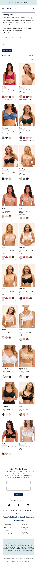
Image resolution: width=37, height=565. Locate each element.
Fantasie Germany (18, 520)
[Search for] (34, 8)
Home (3, 37)
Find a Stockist (25, 524)
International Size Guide (25, 528)
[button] (27, 55)
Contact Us (7, 527)
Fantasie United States (27, 517)
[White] (6, 216)
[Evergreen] (9, 96)
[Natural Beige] (6, 96)
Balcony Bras (7, 33)
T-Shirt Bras (27, 28)
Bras (13, 37)
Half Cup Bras (17, 30)
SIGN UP (18, 495)
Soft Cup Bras (7, 30)
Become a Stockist (28, 558)
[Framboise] (3, 96)
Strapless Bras (17, 28)
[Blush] (13, 96)
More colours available (9, 99)
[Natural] (6, 376)
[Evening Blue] (3, 137)
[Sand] (3, 298)
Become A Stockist (25, 533)
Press (7, 530)
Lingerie (8, 37)
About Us (8, 524)
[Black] (6, 137)
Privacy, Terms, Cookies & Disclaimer (13, 558)
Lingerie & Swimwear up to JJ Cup (18, 2)
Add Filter (6, 50)
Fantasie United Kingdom (11, 517)
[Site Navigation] (3, 9)
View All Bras (7, 28)
